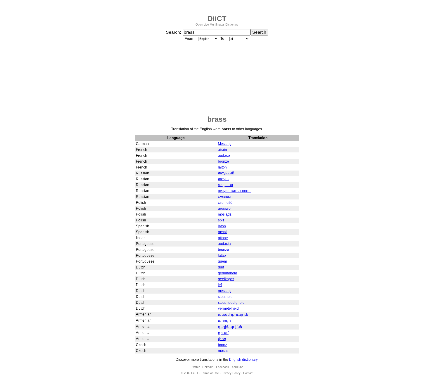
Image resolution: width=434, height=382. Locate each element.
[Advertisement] (217, 78)
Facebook (222, 367)
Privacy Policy (231, 373)
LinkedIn (207, 367)
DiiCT (217, 18)
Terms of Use (210, 373)
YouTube (237, 367)
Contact (248, 373)
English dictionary (243, 359)
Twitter (195, 367)
